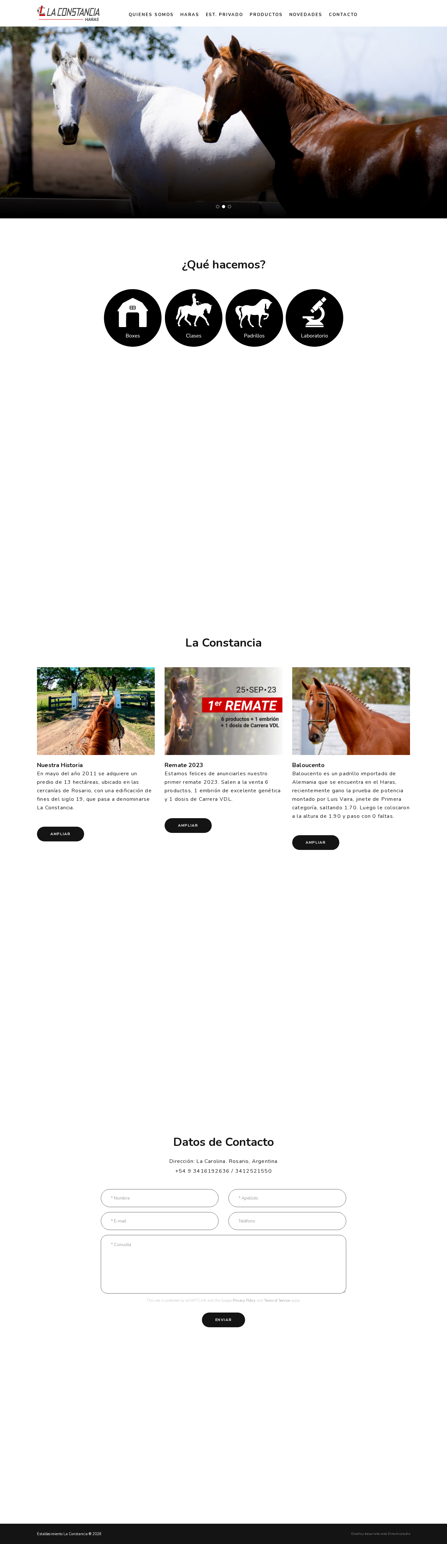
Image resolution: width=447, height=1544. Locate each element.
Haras (189, 15)
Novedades (306, 15)
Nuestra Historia (60, 765)
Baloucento (308, 765)
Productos (266, 15)
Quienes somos (151, 15)
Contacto (343, 15)
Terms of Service (277, 1300)
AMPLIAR (60, 834)
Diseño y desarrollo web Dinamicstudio (380, 1534)
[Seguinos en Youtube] (405, 13)
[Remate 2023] (223, 711)
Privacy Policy (244, 1300)
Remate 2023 (184, 765)
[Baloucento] (351, 711)
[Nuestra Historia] (96, 711)
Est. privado (224, 15)
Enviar (223, 1319)
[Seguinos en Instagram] (397, 13)
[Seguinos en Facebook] (389, 13)
